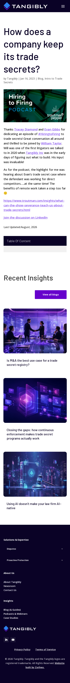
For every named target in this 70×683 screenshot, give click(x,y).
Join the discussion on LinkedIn (26, 217)
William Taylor (51, 143)
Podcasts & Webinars (15, 613)
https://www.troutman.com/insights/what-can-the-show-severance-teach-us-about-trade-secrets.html (34, 205)
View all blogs (51, 294)
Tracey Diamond (26, 129)
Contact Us (10, 590)
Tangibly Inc (34, 153)
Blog (40, 78)
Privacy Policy (22, 649)
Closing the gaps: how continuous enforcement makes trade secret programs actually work (30, 434)
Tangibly (12, 78)
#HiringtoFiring (49, 134)
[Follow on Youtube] (13, 639)
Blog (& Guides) (12, 609)
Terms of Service (45, 649)
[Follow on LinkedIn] (6, 639)
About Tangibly (12, 582)
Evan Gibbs (52, 129)
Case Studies (11, 617)
